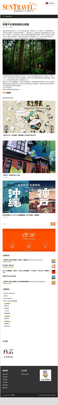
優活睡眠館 (7, 313)
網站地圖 (5, 385)
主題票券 (6, 323)
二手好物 (6, 311)
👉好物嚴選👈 (7, 303)
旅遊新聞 (4, 21)
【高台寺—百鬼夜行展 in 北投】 (12, 175)
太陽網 (12, 395)
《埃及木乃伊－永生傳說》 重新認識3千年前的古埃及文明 (19, 135)
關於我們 (5, 387)
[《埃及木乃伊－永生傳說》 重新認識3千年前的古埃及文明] (29, 133)
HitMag (53, 395)
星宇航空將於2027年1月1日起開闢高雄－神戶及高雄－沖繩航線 (21, 215)
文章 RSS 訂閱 (24, 374)
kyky (12, 27)
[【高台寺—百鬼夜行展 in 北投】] (29, 173)
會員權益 (5, 377)
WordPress (46, 395)
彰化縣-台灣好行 (7, 298)
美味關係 (6, 308)
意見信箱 (5, 374)
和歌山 (8, 92)
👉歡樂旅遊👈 (7, 321)
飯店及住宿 (7, 326)
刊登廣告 (5, 379)
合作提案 (5, 382)
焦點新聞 (8, 21)
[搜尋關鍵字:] (29, 224)
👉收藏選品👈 (7, 316)
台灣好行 (5, 296)
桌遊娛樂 (6, 318)
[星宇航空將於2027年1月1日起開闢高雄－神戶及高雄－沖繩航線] (29, 213)
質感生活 (6, 305)
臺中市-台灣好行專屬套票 (10, 301)
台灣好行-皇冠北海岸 (9, 293)
